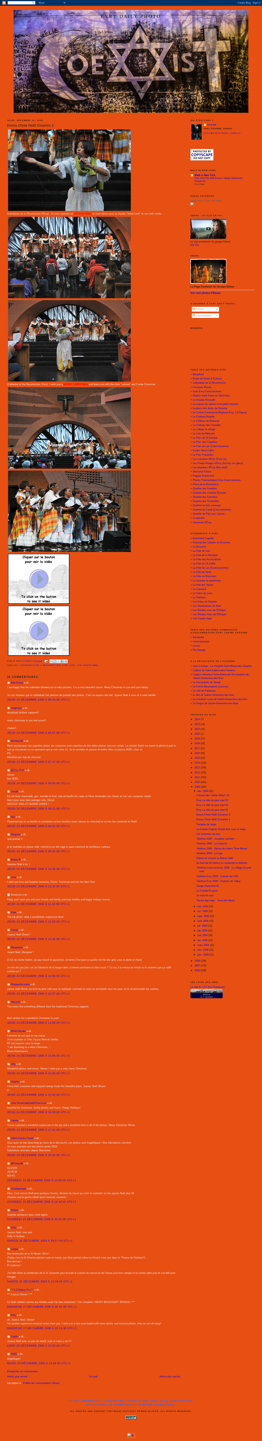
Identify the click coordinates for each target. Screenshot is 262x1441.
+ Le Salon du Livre (201, 593)
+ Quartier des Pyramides (204, 501)
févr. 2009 (203, 950)
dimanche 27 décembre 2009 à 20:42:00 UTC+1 (42, 1307)
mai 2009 (202, 935)
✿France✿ (17, 741)
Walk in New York (204, 175)
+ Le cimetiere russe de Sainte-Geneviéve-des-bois (218, 699)
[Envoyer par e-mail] (51, 661)
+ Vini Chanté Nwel (201, 618)
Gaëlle (14, 1336)
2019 (197, 738)
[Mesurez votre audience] (131, 1437)
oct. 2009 (202, 911)
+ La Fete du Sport (200, 572)
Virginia (15, 1081)
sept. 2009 (203, 916)
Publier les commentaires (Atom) (41, 1383)
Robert (14, 1210)
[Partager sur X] (58, 661)
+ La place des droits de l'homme (208, 408)
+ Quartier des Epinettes (204, 497)
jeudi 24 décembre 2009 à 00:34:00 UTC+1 (38, 699)
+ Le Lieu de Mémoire (202, 433)
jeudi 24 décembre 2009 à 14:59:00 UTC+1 (38, 1023)
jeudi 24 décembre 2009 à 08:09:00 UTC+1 (38, 783)
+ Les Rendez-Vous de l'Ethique (208, 614)
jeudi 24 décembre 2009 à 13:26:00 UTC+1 (38, 939)
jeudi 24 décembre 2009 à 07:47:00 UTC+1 (38, 762)
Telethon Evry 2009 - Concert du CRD (217, 876)
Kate (13, 912)
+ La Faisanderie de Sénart (205, 682)
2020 (197, 734)
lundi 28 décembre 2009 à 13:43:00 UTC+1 (38, 1345)
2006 (197, 970)
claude (14, 791)
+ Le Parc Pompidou (201, 455)
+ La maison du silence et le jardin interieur (214, 404)
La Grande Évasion (207, 890)
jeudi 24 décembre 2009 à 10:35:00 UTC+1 (38, 886)
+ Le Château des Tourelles (205, 425)
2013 (197, 767)
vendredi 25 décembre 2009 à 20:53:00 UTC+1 (41, 1219)
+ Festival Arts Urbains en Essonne (210, 542)
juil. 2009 (202, 925)
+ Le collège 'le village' (202, 429)
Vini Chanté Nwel (88, 665)
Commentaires (203, 315)
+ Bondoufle (197, 637)
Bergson (15, 834)
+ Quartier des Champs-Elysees (208, 492)
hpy (13, 816)
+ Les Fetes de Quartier (203, 601)
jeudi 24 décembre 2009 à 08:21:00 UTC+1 (38, 808)
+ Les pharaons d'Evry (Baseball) (208, 467)
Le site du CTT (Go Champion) (207, 987)
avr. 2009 (202, 940)
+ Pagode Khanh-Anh (202, 476)
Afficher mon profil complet (222, 133)
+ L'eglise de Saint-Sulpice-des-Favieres (212, 670)
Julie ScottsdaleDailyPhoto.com (28, 1103)
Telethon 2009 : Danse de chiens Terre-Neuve (221, 848)
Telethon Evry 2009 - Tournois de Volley (218, 881)
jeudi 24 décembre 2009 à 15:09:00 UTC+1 (38, 1056)
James (14, 1120)
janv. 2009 (203, 954)
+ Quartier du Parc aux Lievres (207, 514)
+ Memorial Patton (200, 471)
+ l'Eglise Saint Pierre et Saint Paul (210, 395)
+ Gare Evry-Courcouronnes (206, 391)
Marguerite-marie (20, 984)
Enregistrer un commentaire (22, 1371)
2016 (197, 753)
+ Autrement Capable (202, 538)
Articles (199, 309)
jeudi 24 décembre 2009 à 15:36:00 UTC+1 (38, 1073)
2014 (197, 762)
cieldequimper (18, 1188)
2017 (197, 748)
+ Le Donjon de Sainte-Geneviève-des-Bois (214, 703)
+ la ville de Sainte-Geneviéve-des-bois (212, 695)
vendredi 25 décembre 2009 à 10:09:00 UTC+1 (41, 1180)
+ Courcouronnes (199, 641)
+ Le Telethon (198, 597)
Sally (13, 1227)
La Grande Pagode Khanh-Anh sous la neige (221, 829)
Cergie (14, 1249)
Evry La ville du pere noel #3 (212, 800)
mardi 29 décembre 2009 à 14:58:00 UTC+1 (39, 1363)
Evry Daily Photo (131, 16)
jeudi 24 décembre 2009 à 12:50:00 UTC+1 (38, 921)
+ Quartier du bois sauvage (205, 505)
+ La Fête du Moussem (203, 576)
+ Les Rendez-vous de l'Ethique (208, 610)
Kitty (13, 1315)
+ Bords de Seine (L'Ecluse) (206, 378)
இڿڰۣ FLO (17, 770)
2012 (197, 772)
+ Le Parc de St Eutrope (204, 437)
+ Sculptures (197, 518)
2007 (197, 965)
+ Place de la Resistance (204, 484)
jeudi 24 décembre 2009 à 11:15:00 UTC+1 (38, 904)
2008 (197, 961)
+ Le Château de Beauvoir (204, 421)
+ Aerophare (197, 374)
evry (65, 665)
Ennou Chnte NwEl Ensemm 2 (213, 814)
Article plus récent (17, 1376)
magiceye (16, 708)
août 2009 (203, 921)
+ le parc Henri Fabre (202, 450)
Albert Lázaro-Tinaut (22, 1138)
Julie (13, 877)
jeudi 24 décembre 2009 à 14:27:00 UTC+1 (38, 993)
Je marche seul (204, 895)
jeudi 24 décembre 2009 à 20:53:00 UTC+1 (38, 1155)
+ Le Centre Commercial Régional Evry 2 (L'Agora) (218, 412)
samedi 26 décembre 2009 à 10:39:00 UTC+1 (40, 1281)
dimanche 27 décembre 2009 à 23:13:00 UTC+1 (42, 1328)
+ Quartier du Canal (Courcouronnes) (210, 509)
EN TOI (194, 245)
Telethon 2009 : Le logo (209, 853)
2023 (197, 724)
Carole (14, 930)
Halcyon (15, 1002)
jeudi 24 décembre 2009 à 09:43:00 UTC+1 (38, 851)
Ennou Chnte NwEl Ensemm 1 (213, 819)
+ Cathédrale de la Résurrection (208, 383)
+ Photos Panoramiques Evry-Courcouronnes (215, 480)
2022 (197, 729)
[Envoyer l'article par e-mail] (46, 661)
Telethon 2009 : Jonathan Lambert (215, 839)
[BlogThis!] (55, 661)
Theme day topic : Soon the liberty (215, 900)
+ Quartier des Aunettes (203, 488)
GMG (14, 1354)
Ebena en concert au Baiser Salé (214, 858)
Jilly (13, 1064)
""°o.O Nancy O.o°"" (22, 1290)
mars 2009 (203, 945)
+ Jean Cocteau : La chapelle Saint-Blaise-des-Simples (221, 666)
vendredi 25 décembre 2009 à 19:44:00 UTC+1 (41, 1202)
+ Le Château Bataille (202, 416)
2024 (197, 719)
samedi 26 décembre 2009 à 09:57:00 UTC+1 (40, 1241)
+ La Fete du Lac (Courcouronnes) (209, 568)
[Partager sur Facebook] (62, 661)
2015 (197, 758)
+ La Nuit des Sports (201, 585)
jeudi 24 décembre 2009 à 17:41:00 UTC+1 (38, 1130)
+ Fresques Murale (200, 387)
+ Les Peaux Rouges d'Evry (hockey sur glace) (216, 463)
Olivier (212, 125)
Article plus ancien (170, 1376)
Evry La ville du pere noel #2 (212, 805)
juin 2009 (202, 930)
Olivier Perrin (196, 201)
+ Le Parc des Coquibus (203, 442)
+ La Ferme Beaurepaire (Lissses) (209, 686)
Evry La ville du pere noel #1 (212, 810)
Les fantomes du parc (208, 834)
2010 (197, 782)
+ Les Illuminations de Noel (205, 606)
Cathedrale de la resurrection (40, 665)
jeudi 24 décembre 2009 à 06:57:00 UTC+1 (38, 733)
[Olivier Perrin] (192, 205)
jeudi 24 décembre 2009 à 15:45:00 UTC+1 (38, 1095)
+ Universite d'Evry (201, 522)
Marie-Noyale (18, 1031)
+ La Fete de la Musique (204, 555)
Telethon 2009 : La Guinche (211, 843)
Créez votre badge (213, 201)
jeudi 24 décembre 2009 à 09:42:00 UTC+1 (38, 826)
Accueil (93, 1376)
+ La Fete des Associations (205, 559)
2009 (197, 787)
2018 (197, 743)
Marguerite (17, 947)
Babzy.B (15, 859)
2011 (197, 777)
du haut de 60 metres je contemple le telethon (221, 863)
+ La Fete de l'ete (200, 551)
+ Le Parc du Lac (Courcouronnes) (209, 446)
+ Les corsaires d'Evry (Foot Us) (208, 459)
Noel (73, 665)
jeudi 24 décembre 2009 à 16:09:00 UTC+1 (38, 1112)
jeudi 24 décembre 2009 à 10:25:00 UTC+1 (38, 869)
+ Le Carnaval (198, 589)
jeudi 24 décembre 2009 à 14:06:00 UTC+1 (38, 976)
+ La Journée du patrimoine (205, 580)
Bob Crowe (17, 682)
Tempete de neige (206, 824)
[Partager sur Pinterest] (66, 661)
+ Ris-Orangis (198, 650)
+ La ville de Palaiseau (203, 690)
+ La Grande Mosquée (202, 400)
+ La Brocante (198, 546)
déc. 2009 (203, 791)
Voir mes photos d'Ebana (205, 293)
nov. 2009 (203, 906)
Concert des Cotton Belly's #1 (212, 795)
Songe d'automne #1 (207, 886)
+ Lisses (195, 645)
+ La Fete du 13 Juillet (202, 563)
